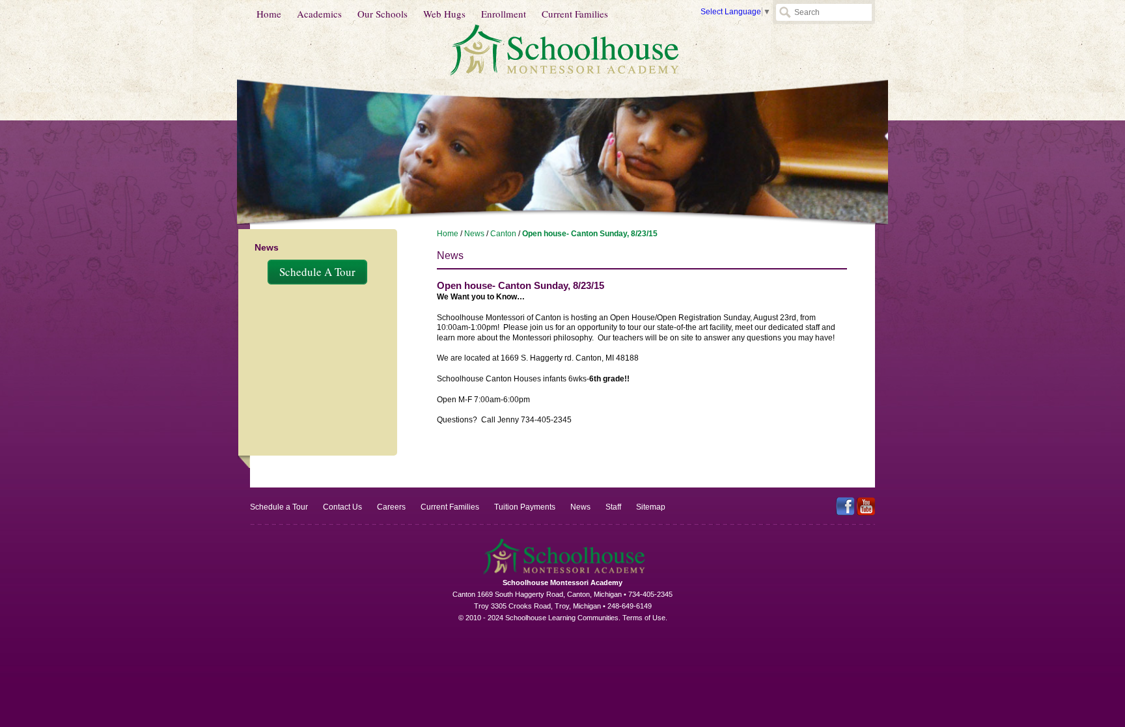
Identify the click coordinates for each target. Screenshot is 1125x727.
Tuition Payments (524, 507)
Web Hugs (444, 13)
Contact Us (342, 507)
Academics (319, 13)
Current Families (575, 13)
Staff (613, 507)
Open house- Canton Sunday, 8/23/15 (590, 233)
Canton (503, 233)
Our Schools (382, 13)
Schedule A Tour (317, 271)
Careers (391, 507)
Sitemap (650, 507)
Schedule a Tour (279, 507)
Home (269, 13)
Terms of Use (643, 618)
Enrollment (503, 13)
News (474, 233)
